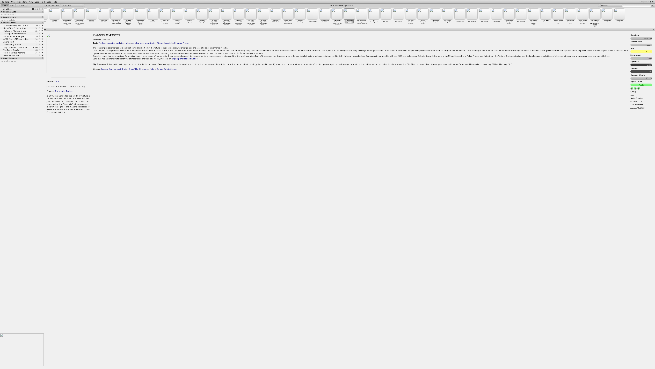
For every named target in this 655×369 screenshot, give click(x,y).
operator (111, 43)
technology (126, 43)
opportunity (150, 43)
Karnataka (168, 43)
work (118, 43)
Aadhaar (102, 43)
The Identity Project (63, 91)
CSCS (57, 81)
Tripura (160, 43)
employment (138, 43)
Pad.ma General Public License (163, 69)
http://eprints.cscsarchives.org (185, 58)
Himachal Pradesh (182, 43)
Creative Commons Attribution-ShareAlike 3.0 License (124, 69)
